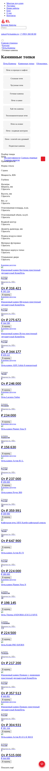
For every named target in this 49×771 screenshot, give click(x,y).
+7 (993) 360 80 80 (27, 34)
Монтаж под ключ (15, 3)
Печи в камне (16, 100)
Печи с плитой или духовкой (17, 139)
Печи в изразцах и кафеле (16, 70)
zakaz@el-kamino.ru (10, 34)
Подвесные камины (17, 146)
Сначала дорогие (12, 160)
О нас (9, 13)
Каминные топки (26, 63)
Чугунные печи (16, 85)
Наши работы (13, 8)
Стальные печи (17, 79)
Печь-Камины (9, 63)
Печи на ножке (17, 124)
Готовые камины (17, 94)
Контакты (11, 15)
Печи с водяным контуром (17, 131)
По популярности (12, 158)
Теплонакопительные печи (17, 116)
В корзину (6, 295)
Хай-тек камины (17, 109)
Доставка (11, 6)
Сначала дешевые (29, 158)
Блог (9, 10)
